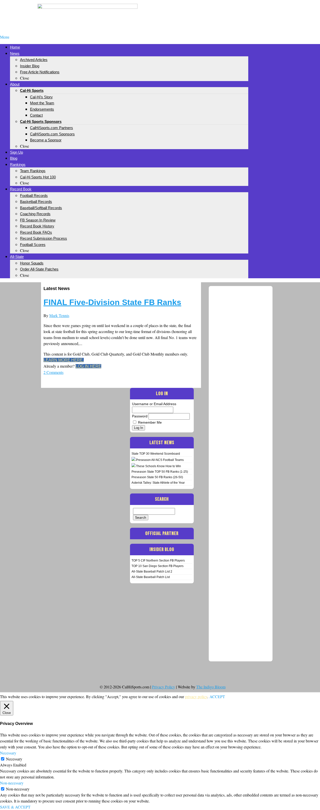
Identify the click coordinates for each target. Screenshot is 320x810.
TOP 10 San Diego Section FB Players (158, 566)
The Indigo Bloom (211, 686)
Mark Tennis (59, 315)
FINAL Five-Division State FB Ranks (112, 302)
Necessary (14, 758)
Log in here (88, 366)
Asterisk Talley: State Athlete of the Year (158, 482)
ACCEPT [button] (217, 696)
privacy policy (196, 696)
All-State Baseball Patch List (151, 577)
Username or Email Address (154, 404)
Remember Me (150, 422)
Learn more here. (64, 360)
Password (140, 416)
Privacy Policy (163, 686)
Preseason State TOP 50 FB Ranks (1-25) (160, 471)
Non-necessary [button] (12, 782)
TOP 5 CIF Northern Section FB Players (158, 560)
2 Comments (54, 372)
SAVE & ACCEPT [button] (15, 806)
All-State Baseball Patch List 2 (152, 571)
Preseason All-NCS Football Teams (160, 460)
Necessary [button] (8, 752)
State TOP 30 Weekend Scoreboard (156, 453)
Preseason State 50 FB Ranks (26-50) (157, 477)
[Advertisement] (232, 12)
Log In (138, 428)
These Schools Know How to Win (158, 466)
